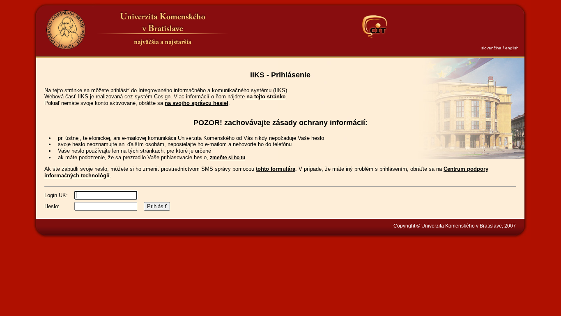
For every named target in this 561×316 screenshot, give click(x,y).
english (512, 48)
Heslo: (52, 206)
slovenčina (491, 48)
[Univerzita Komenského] (65, 29)
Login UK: (56, 195)
